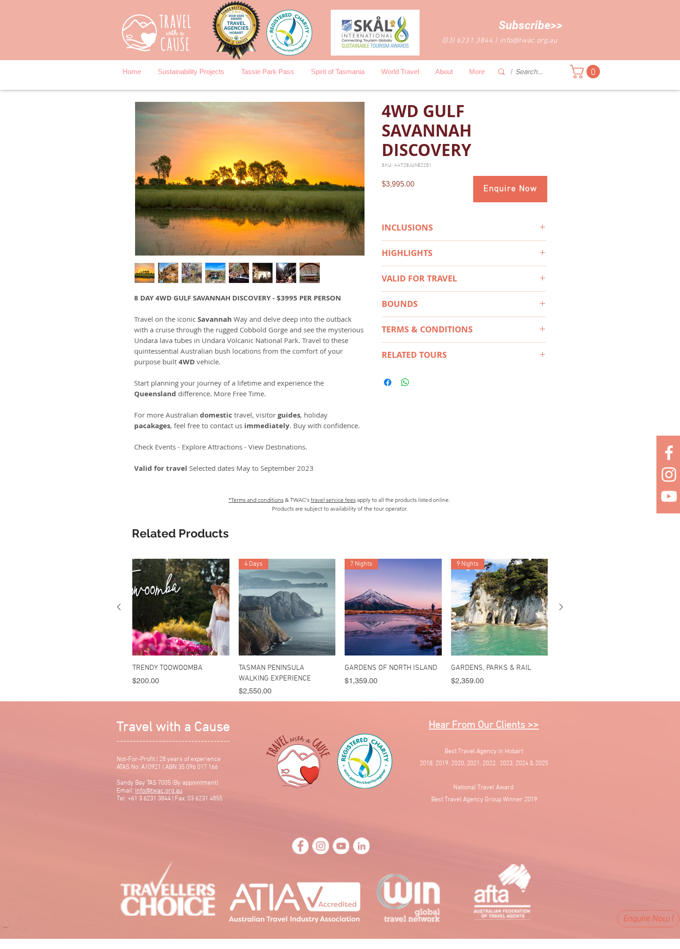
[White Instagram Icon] (669, 474)
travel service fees (333, 499)
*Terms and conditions (256, 499)
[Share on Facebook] (387, 382)
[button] (530, 25)
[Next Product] (561, 606)
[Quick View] (180, 607)
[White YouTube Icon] (669, 496)
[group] (340, 627)
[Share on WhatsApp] (405, 382)
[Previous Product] (118, 606)
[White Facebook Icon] (669, 452)
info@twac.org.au (528, 40)
